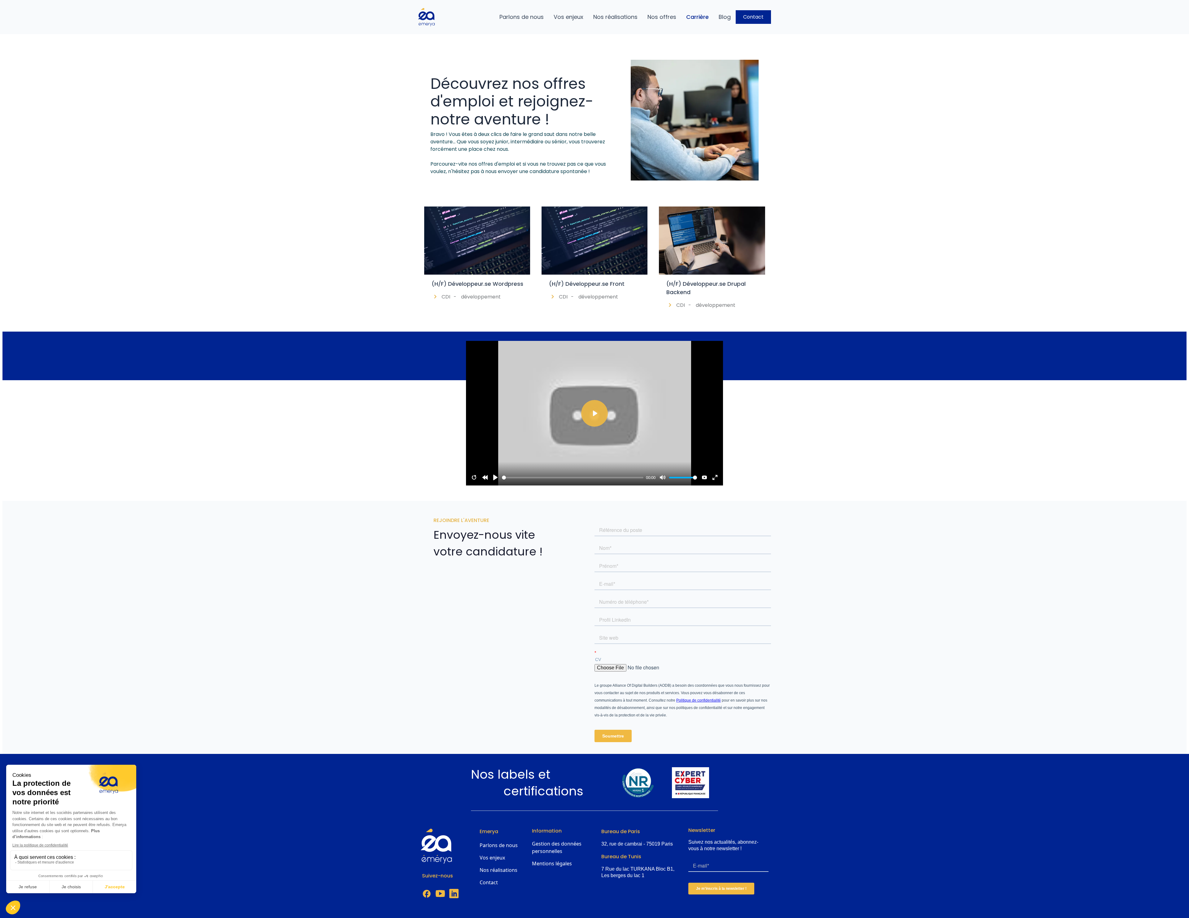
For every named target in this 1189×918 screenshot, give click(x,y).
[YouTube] (440, 894)
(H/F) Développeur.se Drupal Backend (706, 288)
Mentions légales (552, 863)
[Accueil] (429, 17)
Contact (753, 16)
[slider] (572, 478)
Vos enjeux (568, 17)
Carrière (697, 17)
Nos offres (661, 17)
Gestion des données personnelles (556, 847)
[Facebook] (426, 894)
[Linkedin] (454, 894)
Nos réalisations (615, 17)
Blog (725, 17)
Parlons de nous (521, 17)
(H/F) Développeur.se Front (587, 284)
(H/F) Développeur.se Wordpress (477, 284)
